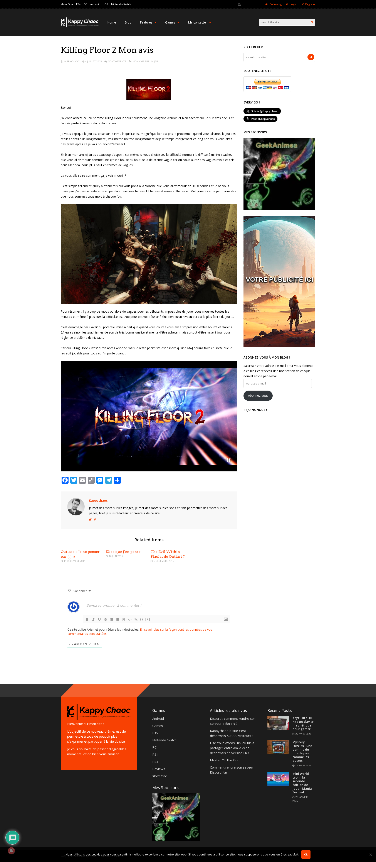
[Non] (370, 854)
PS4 (78, 4)
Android (95, 4)
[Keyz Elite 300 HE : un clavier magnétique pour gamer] (278, 729)
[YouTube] (257, 4)
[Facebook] (251, 4)
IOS (106, 4)
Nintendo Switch (121, 4)
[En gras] (87, 619)
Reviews (158, 769)
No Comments (117, 61)
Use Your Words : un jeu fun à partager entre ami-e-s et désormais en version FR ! (232, 748)
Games (170, 22)
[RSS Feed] (239, 4)
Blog (128, 22)
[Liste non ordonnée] (118, 619)
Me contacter (197, 22)
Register (310, 4)
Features (146, 22)
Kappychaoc (71, 61)
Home (111, 22)
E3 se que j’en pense (123, 552)
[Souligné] (99, 619)
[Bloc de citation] (124, 619)
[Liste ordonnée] (112, 619)
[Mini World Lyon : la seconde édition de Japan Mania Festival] (278, 784)
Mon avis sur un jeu (145, 61)
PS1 (155, 754)
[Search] (312, 22)
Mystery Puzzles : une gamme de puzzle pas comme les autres (302, 751)
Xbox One (67, 4)
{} (141, 619)
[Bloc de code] (130, 619)
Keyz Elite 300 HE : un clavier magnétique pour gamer (303, 723)
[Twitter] (245, 4)
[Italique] (93, 619)
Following (276, 4)
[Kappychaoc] (80, 26)
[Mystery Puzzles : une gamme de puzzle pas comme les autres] (278, 753)
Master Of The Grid (224, 760)
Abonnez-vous (258, 395)
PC (85, 4)
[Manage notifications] (11, 850)
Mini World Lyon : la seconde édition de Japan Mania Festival (302, 783)
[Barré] (105, 619)
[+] (147, 619)
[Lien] (136, 619)
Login (293, 4)
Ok (306, 854)
